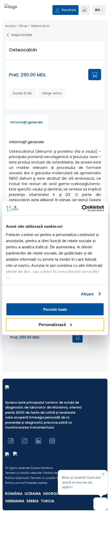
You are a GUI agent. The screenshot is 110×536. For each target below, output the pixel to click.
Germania (14, 501)
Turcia (47, 501)
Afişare (87, 294)
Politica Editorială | (17, 478)
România (14, 493)
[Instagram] (24, 441)
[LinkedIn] (38, 441)
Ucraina (33, 493)
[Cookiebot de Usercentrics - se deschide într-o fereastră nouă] (81, 208)
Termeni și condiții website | (24, 473)
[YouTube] (52, 441)
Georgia (51, 493)
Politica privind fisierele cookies (26, 483)
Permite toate (55, 309)
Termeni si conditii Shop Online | (52, 478)
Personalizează (52, 324)
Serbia (32, 501)
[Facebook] (10, 441)
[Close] (103, 474)
